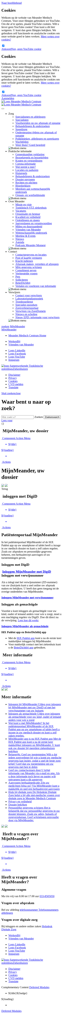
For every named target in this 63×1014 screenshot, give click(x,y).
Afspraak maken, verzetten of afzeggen (37, 264)
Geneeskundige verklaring (29, 154)
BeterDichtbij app (23, 647)
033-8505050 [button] (47, 896)
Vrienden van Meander (28, 229)
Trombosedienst (24, 301)
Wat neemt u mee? (25, 166)
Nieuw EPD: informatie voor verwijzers (37, 317)
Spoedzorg (21, 129)
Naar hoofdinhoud (11, 2)
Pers (17, 276)
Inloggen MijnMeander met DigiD (26, 571)
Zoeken (38, 416)
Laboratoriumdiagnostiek (29, 298)
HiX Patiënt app (26, 638)
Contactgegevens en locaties (31, 254)
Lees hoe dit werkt (28, 620)
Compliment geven (25, 270)
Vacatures (20, 210)
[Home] (21, 103)
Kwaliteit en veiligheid (27, 217)
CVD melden (15, 384)
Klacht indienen (24, 260)
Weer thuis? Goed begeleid (30, 144)
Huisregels (21, 173)
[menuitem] (35, 444)
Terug (4, 488)
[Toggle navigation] (2, 108)
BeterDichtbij (22, 282)
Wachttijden (22, 141)
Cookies (13, 381)
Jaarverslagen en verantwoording (33, 223)
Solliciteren (21, 279)
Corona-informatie (25, 163)
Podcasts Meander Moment (30, 245)
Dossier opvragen (25, 179)
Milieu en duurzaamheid (28, 226)
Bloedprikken (22, 185)
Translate (13, 387)
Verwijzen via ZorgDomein (30, 311)
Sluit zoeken (11, 393)
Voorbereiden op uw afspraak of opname (37, 123)
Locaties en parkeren (26, 170)
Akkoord (6, 49)
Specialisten (22, 119)
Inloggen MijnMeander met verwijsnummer (27, 597)
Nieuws (19, 239)
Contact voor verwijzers (28, 295)
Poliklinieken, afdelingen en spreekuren (37, 138)
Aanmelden (7, 98)
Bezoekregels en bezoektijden (31, 157)
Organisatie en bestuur (27, 213)
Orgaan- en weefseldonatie (30, 195)
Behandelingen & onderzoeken (32, 126)
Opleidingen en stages (27, 220)
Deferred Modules (39, 987)
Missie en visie (23, 204)
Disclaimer (14, 374)
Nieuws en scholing (26, 314)
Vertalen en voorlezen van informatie (35, 286)
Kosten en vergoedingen (28, 160)
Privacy (12, 377)
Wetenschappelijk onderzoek (31, 232)
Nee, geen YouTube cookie (26, 49)
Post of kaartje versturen (28, 257)
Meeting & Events (25, 235)
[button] (6, 461)
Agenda (19, 242)
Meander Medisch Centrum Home (27, 335)
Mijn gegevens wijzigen (28, 267)
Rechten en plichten (26, 182)
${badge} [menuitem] (17, 993)
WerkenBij (14, 341)
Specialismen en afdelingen (30, 116)
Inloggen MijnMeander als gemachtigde (24, 626)
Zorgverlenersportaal (26, 307)
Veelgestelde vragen (26, 273)
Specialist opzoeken (26, 304)
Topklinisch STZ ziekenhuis (31, 207)
